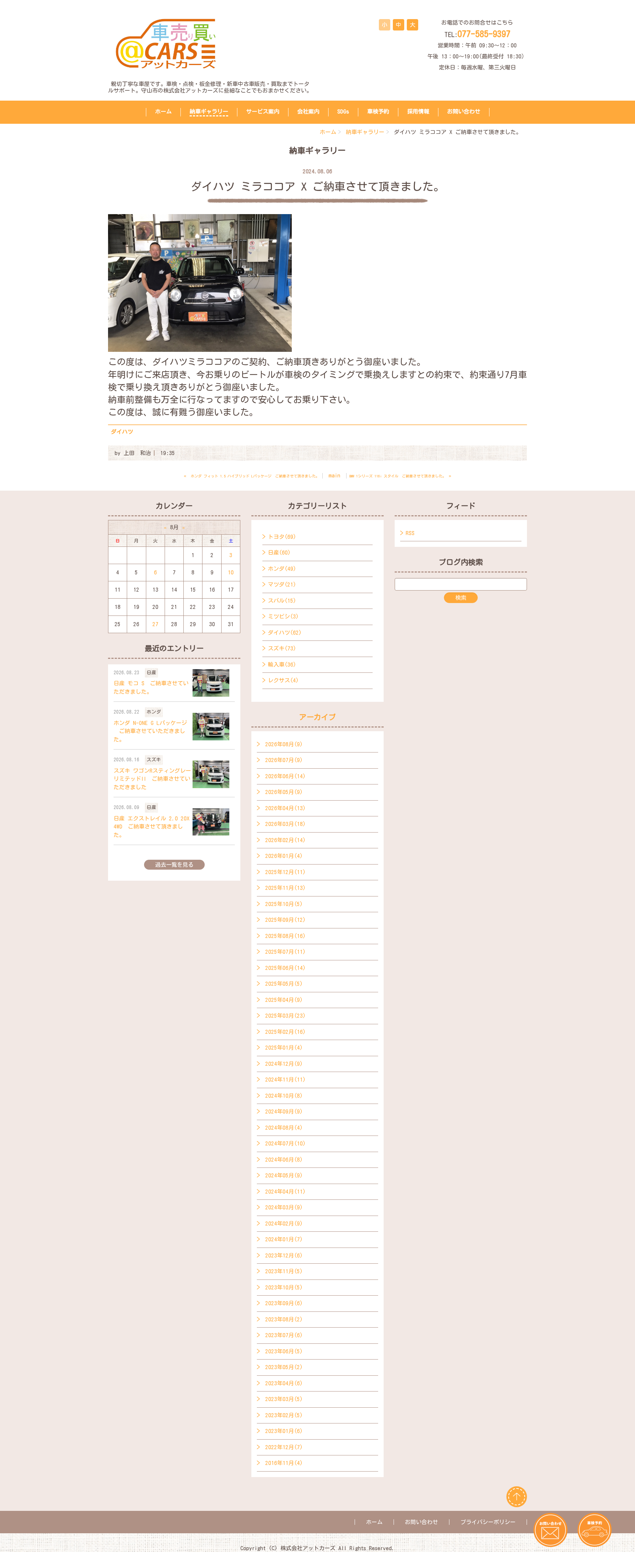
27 (155, 624)
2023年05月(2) (284, 1367)
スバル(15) (282, 600)
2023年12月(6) (284, 1255)
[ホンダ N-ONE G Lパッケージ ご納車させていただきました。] (211, 726)
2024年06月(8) (284, 1159)
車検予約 (378, 111)
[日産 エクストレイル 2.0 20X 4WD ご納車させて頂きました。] (211, 822)
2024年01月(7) (284, 1239)
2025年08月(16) (285, 936)
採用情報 (418, 111)
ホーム (163, 111)
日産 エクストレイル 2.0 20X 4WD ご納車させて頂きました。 (152, 827)
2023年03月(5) (284, 1399)
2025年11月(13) (285, 888)
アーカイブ (317, 717)
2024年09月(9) (284, 1111)
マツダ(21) (282, 584)
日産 (151, 672)
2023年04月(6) (284, 1383)
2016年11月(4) (284, 1463)
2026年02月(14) (285, 840)
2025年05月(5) (284, 983)
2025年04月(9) (284, 1000)
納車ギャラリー (209, 111)
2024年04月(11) (285, 1191)
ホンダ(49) (282, 568)
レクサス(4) (283, 680)
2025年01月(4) (284, 1047)
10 (231, 572)
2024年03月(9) (284, 1207)
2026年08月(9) (284, 744)
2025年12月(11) (285, 872)
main (334, 475)
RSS (410, 533)
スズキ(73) (282, 648)
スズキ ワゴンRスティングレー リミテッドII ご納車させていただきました (152, 779)
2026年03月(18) (285, 824)
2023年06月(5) (284, 1351)
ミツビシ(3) (283, 616)
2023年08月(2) (284, 1319)
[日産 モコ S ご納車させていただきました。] (211, 683)
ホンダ (154, 712)
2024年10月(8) (284, 1095)
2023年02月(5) (284, 1415)
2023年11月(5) (284, 1271)
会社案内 (308, 111)
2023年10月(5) (284, 1287)
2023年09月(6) (284, 1303)
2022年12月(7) (284, 1447)
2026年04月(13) (285, 808)
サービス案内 (262, 111)
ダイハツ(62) (285, 632)
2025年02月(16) (285, 1032)
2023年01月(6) (284, 1431)
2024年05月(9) (284, 1175)
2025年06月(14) (285, 968)
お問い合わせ (463, 111)
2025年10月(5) (284, 904)
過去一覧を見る (174, 864)
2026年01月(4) (284, 856)
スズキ (154, 759)
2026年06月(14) (285, 776)
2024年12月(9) (284, 1063)
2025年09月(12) (285, 920)
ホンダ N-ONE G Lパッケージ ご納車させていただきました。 (150, 731)
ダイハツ (122, 431)
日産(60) (279, 552)
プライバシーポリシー (488, 1522)
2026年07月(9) (284, 760)
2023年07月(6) (284, 1335)
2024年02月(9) (284, 1223)
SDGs (343, 111)
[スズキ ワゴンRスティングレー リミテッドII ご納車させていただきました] (211, 774)
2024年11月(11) (285, 1079)
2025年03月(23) (285, 1015)
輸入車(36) (282, 664)
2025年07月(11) (285, 951)
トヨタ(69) (282, 536)
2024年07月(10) (285, 1143)
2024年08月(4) (284, 1127)
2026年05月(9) (284, 792)
